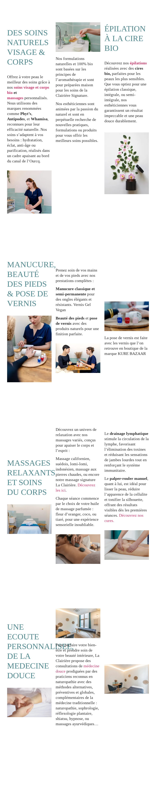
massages (15, 98)
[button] (112, 9)
